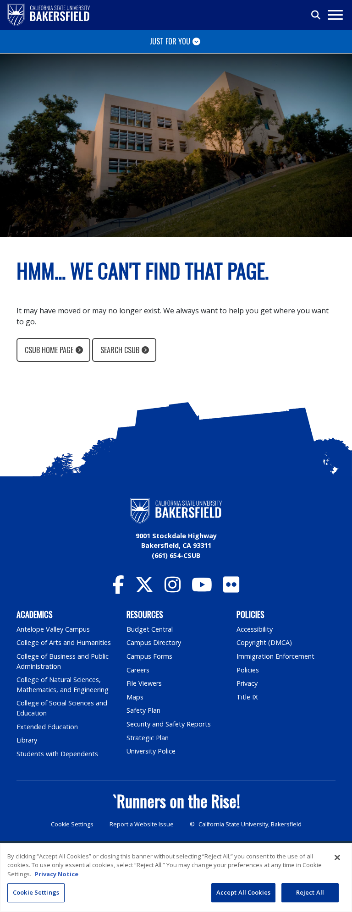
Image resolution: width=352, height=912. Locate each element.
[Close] (337, 857)
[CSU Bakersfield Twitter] (144, 588)
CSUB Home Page (49, 349)
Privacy (247, 683)
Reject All (310, 892)
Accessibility (254, 629)
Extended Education (47, 726)
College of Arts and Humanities (63, 642)
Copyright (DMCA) (264, 642)
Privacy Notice (56, 874)
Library (26, 740)
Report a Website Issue (142, 824)
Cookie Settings (72, 824)
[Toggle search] (316, 15)
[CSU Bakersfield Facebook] (118, 588)
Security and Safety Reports (168, 724)
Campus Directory (153, 642)
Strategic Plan (147, 737)
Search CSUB (119, 349)
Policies (247, 670)
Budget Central (149, 629)
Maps (134, 697)
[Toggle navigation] (335, 15)
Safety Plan (143, 710)
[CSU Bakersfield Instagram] (172, 588)
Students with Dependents (57, 753)
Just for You (169, 41)
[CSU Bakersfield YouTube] (202, 588)
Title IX (247, 697)
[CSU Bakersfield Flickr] (231, 588)
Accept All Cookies (243, 892)
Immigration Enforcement (275, 656)
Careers (137, 670)
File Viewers (144, 683)
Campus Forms (149, 656)
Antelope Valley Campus (53, 629)
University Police (151, 751)
